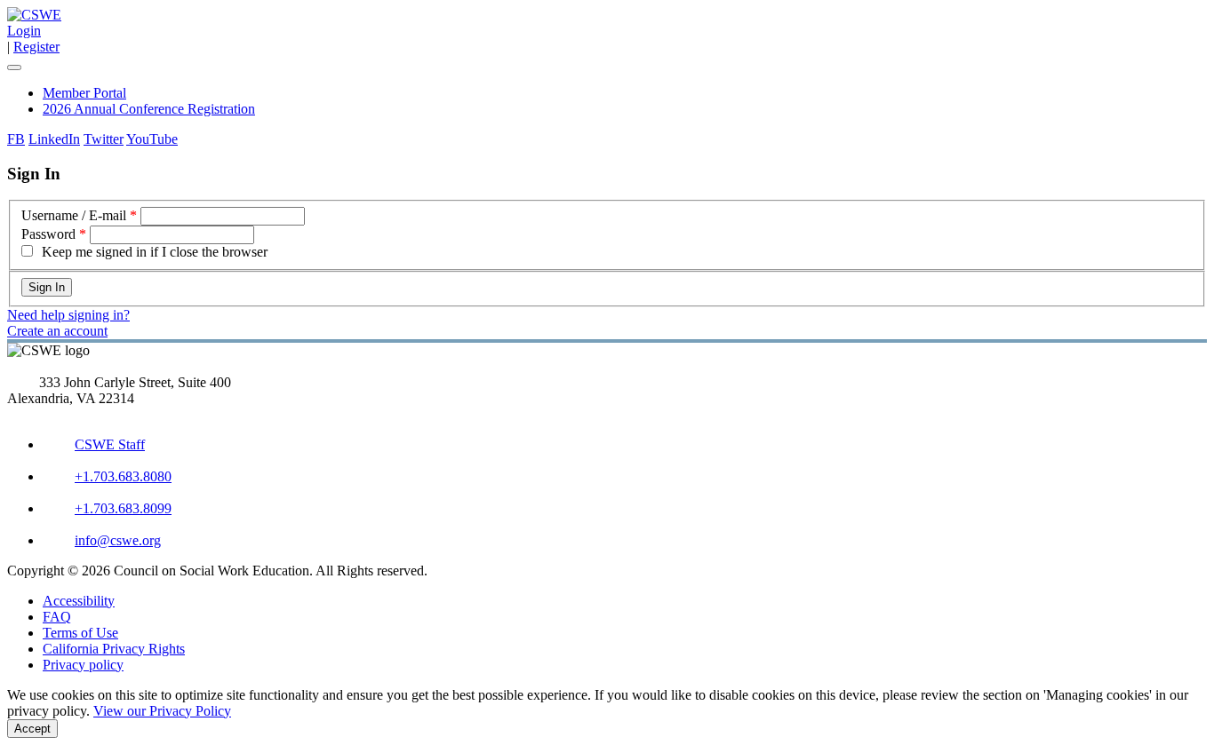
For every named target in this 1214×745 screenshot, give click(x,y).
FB (16, 139)
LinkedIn (54, 139)
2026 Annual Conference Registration (149, 108)
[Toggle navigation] (14, 67)
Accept (32, 728)
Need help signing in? (68, 314)
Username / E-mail (73, 215)
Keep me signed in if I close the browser (155, 251)
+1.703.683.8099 (123, 508)
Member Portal (84, 92)
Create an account (57, 330)
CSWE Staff (110, 444)
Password (48, 234)
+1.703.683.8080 (123, 476)
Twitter (104, 139)
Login (24, 30)
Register (36, 46)
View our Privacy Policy (162, 710)
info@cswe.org (118, 540)
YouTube (152, 139)
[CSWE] (34, 14)
